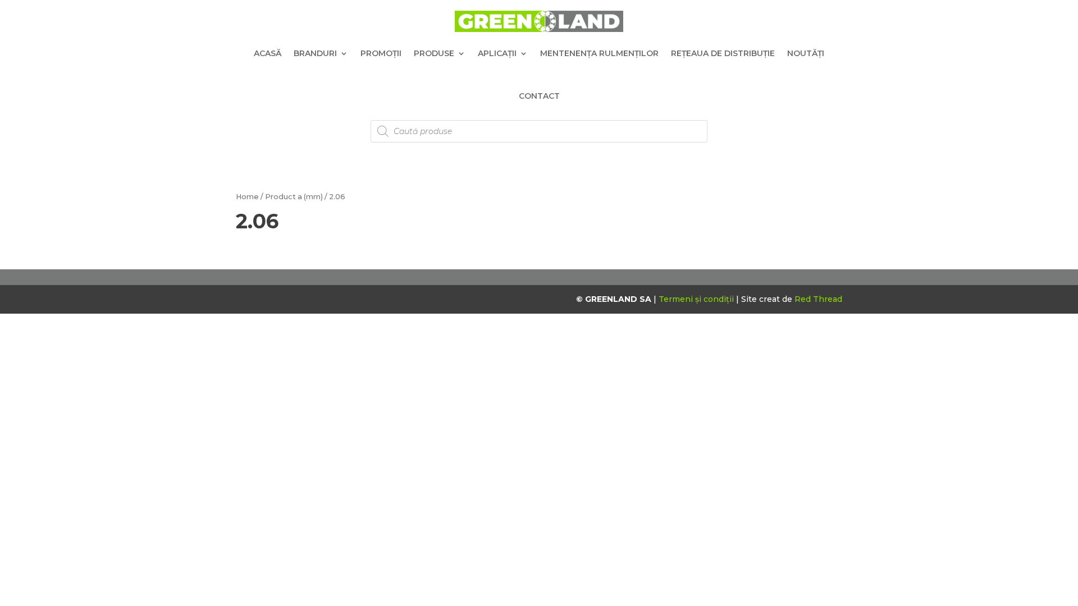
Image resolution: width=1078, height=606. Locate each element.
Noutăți (805, 53)
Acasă (267, 53)
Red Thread (818, 299)
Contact (539, 96)
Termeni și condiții (697, 299)
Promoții (380, 53)
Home (247, 196)
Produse (434, 53)
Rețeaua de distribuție (723, 53)
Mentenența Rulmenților (599, 53)
